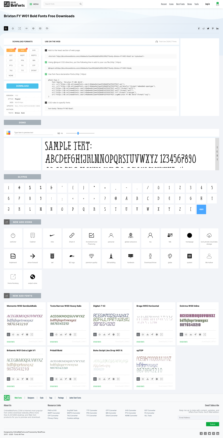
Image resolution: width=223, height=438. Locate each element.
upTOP (140, 350)
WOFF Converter (54, 413)
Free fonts (15, 4)
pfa (22, 60)
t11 (22, 70)
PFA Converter (91, 413)
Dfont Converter (111, 416)
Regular (18, 99)
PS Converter (149, 413)
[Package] (33, 28)
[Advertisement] (199, 77)
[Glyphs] (26, 28)
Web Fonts (18, 398)
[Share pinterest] (212, 28)
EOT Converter (150, 410)
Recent (164, 4)
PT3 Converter (130, 413)
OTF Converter (111, 410)
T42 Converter (72, 416)
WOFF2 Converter (73, 413)
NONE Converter (131, 416)
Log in (207, 4)
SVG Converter (130, 410)
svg (33, 50)
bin (34, 60)
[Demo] (20, 28)
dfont (34, 70)
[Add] (6, 28)
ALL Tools (148, 416)
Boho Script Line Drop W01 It (107, 350)
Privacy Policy (53, 418)
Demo (189, 4)
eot (11, 55)
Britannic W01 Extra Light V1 (21, 350)
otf (11, 60)
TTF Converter (91, 410)
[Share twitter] (208, 28)
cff (33, 65)
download (22, 86)
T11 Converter (91, 416)
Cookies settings (73, 418)
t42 (11, 70)
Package (61, 398)
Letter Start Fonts (75, 398)
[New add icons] (7, 221)
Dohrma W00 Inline (189, 306)
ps (22, 65)
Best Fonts (180, 4)
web (22, 50)
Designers (31, 398)
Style (41, 398)
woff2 (34, 55)
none (11, 75)
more (201, 209)
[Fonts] (47, 28)
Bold (23, 113)
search (81, 4)
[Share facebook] (199, 28)
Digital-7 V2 (99, 306)
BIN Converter (111, 413)
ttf (10, 50)
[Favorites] (13, 28)
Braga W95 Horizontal (148, 306)
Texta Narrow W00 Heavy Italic (65, 306)
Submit (212, 424)
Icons (171, 4)
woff (22, 55)
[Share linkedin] (217, 28)
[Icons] (40, 28)
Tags (50, 398)
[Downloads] (17, 334)
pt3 (11, 65)
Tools (196, 4)
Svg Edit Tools (72, 410)
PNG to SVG (52, 410)
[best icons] (7, 295)
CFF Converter (53, 416)
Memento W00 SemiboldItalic (22, 306)
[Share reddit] (203, 28)
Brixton (17, 113)
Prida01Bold (56, 350)
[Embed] (27, 334)
